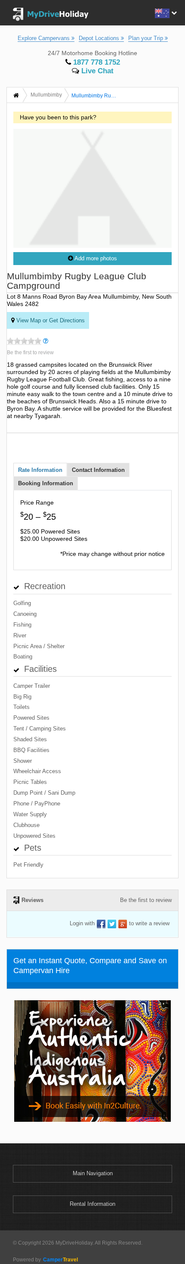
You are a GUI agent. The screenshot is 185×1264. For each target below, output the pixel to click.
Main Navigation (93, 1173)
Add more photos (95, 258)
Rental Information (92, 1204)
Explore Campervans (44, 38)
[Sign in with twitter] (112, 924)
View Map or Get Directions (50, 320)
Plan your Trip (146, 38)
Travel (60, 1260)
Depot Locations (100, 38)
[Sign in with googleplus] (122, 924)
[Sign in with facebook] (101, 924)
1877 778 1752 (95, 62)
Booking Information (45, 483)
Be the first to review (30, 353)
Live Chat (96, 71)
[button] (165, 12)
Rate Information (40, 470)
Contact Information (98, 470)
